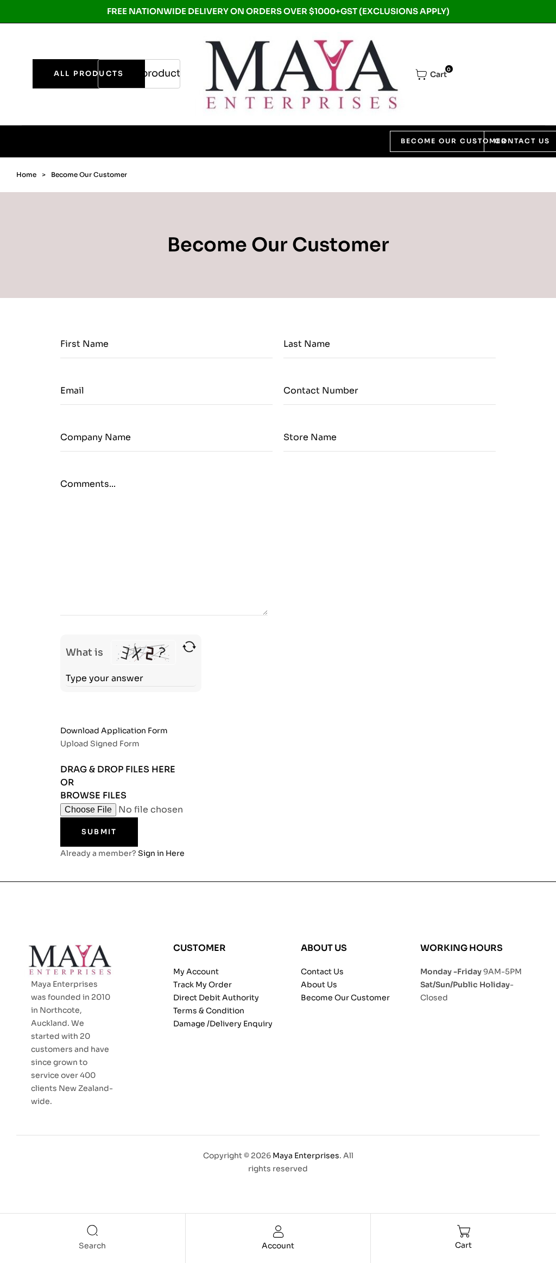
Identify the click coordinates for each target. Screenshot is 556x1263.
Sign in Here (161, 853)
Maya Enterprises (306, 1155)
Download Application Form (114, 730)
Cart (463, 1245)
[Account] (278, 1231)
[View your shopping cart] (431, 74)
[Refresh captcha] (189, 646)
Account (278, 1246)
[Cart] (463, 1230)
